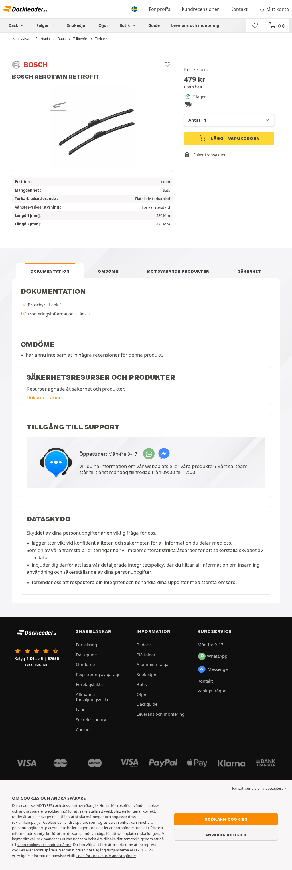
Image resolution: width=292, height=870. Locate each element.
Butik (125, 25)
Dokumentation (50, 271)
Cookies (83, 729)
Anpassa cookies (225, 835)
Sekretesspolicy (91, 719)
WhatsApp (217, 656)
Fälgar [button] (43, 25)
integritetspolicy (146, 564)
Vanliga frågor (212, 690)
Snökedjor (77, 25)
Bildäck (144, 644)
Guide (154, 25)
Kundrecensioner (200, 9)
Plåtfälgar (146, 654)
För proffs (159, 9)
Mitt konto (277, 9)
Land (81, 709)
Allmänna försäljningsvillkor (93, 697)
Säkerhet (249, 271)
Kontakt (239, 9)
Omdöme (108, 271)
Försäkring (86, 644)
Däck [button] (14, 25)
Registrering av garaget (99, 674)
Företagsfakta (89, 684)
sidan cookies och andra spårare (44, 844)
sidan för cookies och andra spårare (106, 855)
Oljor (103, 25)
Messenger (218, 669)
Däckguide (86, 654)
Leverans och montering (195, 25)
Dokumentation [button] (44, 397)
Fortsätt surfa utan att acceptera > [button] (259, 788)
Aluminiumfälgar (153, 664)
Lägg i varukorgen (234, 138)
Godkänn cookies (226, 819)
